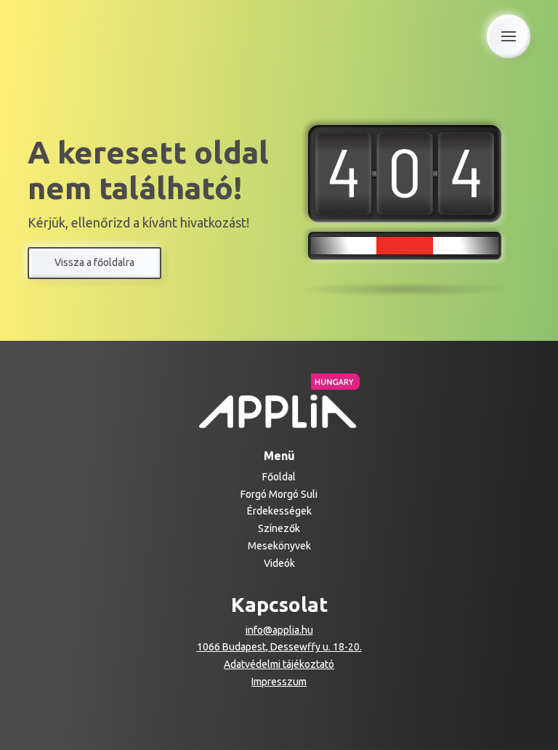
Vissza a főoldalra (94, 262)
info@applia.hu (279, 630)
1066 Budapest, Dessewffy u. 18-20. (279, 647)
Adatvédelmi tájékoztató (279, 664)
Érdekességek (279, 511)
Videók (279, 563)
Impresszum (279, 682)
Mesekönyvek (279, 546)
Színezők (279, 528)
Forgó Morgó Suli (279, 494)
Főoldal (279, 477)
